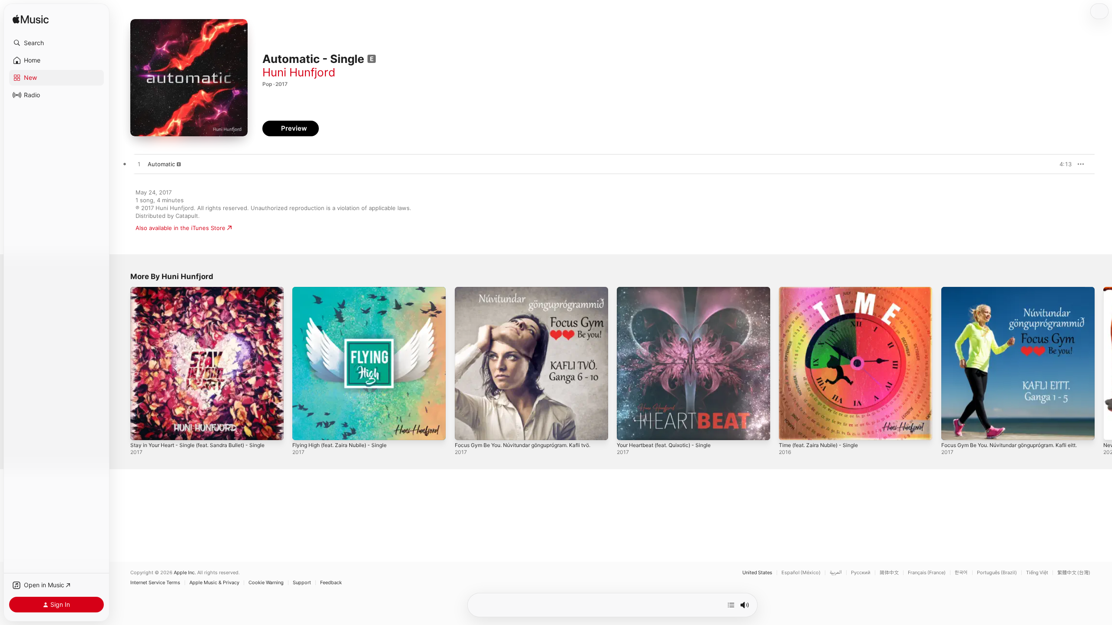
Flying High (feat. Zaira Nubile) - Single (345, 290)
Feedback (331, 582)
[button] (56, 43)
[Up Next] (731, 605)
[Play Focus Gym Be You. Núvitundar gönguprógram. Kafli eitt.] (952, 429)
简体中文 (889, 572)
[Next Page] (1103, 363)
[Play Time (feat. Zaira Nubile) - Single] (789, 429)
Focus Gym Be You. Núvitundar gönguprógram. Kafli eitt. (1018, 290)
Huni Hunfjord (298, 72)
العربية (836, 572)
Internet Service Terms (155, 582)
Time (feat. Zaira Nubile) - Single (823, 290)
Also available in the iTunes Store (180, 227)
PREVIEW (1062, 164)
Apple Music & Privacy (214, 582)
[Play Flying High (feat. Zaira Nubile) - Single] (303, 429)
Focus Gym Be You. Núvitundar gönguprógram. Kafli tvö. (531, 290)
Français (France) (927, 572)
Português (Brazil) (997, 572)
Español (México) (801, 572)
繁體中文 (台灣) (1073, 572)
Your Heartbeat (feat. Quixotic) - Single (670, 290)
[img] (31, 20)
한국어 (961, 572)
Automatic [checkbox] (161, 164)
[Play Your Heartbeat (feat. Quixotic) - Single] (627, 429)
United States (757, 572)
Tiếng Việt (1037, 572)
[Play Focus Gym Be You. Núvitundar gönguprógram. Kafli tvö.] (465, 429)
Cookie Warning (266, 582)
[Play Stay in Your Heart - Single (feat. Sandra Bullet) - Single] (141, 429)
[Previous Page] (122, 363)
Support (302, 582)
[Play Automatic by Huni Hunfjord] (139, 164)
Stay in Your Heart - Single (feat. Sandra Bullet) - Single (205, 290)
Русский (860, 572)
